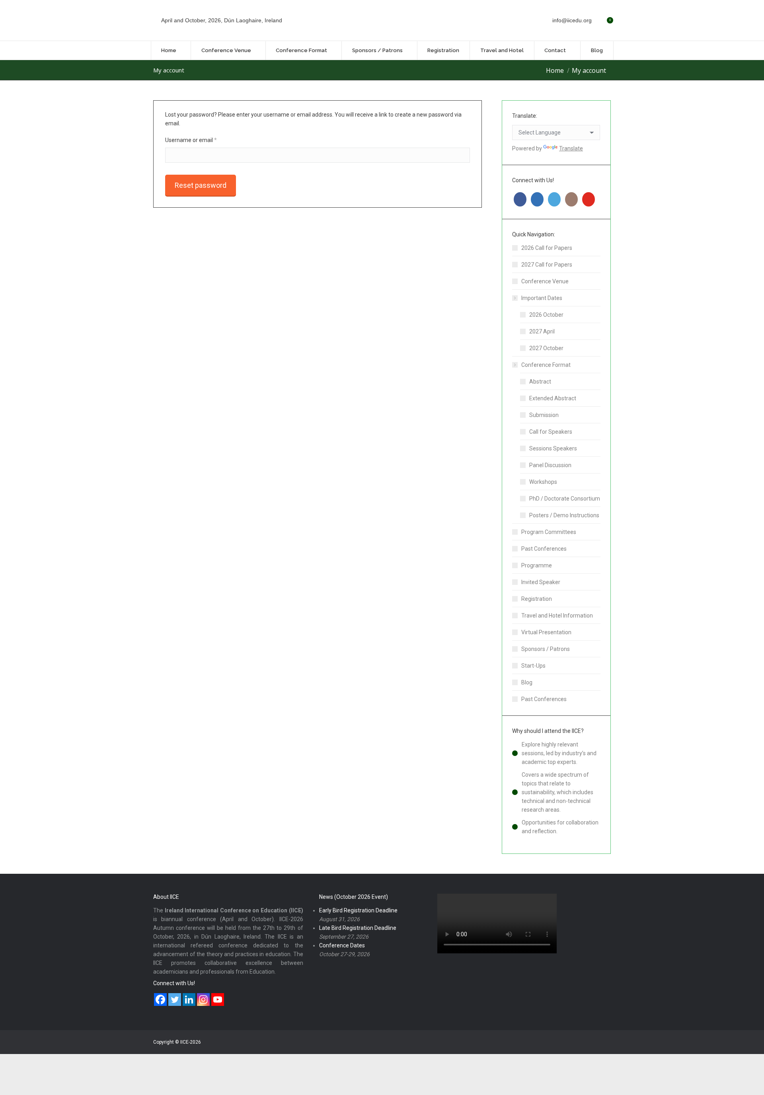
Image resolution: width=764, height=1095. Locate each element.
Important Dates (541, 298)
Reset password (200, 185)
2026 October (546, 315)
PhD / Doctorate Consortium (564, 498)
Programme (536, 565)
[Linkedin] (189, 999)
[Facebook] (160, 999)
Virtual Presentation (546, 632)
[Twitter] (174, 999)
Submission (544, 415)
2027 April (542, 331)
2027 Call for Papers (546, 264)
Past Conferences (544, 549)
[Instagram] (203, 999)
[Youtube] (217, 999)
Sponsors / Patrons (545, 649)
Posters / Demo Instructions (564, 515)
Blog (526, 682)
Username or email (202, 139)
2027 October (546, 348)
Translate (571, 148)
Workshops (543, 482)
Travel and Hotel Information (557, 615)
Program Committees (548, 532)
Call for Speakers (550, 432)
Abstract (540, 381)
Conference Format (546, 365)
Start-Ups (533, 665)
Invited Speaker (540, 582)
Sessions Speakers (553, 448)
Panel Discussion (550, 465)
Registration (536, 599)
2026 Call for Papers (546, 248)
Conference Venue (545, 281)
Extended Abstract (552, 398)
